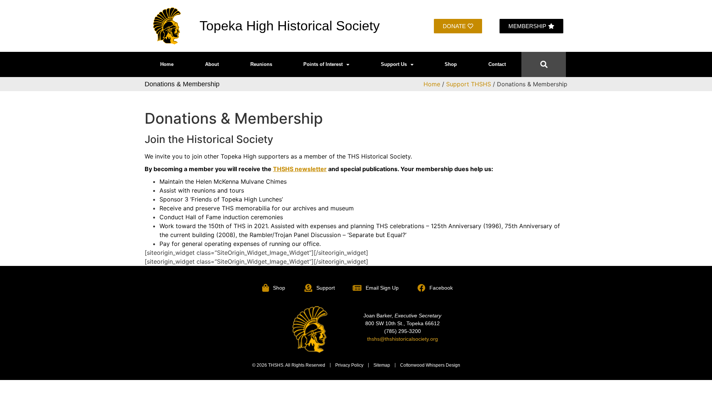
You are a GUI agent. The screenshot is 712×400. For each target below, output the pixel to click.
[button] (543, 64)
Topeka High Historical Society (290, 25)
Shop (451, 64)
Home (167, 64)
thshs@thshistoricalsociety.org (402, 339)
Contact (497, 64)
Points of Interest (323, 64)
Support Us (394, 64)
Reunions (261, 64)
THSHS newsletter (300, 169)
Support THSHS (468, 84)
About (212, 64)
